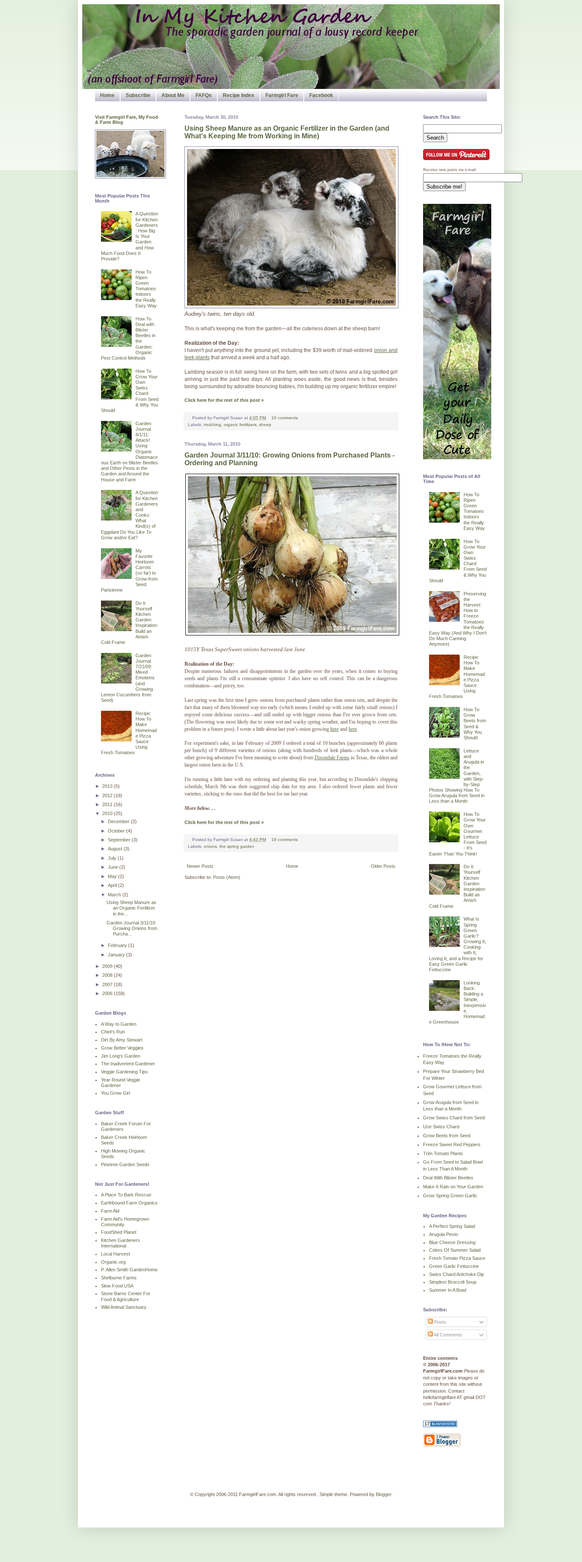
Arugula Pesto (443, 1234)
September (120, 839)
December (119, 821)
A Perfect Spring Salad (452, 1226)
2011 (108, 804)
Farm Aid (110, 1210)
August (116, 848)
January (117, 954)
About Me (172, 95)
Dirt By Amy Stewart (121, 1039)
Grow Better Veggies (122, 1047)
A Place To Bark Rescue (126, 1194)
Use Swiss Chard (441, 1126)
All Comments (447, 1334)
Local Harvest (115, 1253)
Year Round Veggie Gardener (120, 1082)
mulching (212, 424)
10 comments (284, 417)
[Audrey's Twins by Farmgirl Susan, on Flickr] (291, 306)
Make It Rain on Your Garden (453, 1186)
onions (210, 846)
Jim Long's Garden (120, 1055)
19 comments (284, 839)
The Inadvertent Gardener (128, 1063)
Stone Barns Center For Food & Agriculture (125, 1296)
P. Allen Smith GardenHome (129, 1269)
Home (107, 95)
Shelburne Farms (119, 1277)
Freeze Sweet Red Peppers (452, 1144)
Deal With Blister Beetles (448, 1177)
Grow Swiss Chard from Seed (454, 1117)
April (113, 885)
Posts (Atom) (226, 877)
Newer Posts (200, 866)
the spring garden (236, 846)
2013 (108, 786)
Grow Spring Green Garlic (450, 1195)
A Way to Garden (118, 1024)
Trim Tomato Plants (443, 1153)
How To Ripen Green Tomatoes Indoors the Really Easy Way (146, 288)
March (115, 894)
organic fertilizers (240, 424)
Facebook (321, 95)
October (117, 830)
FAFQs (204, 95)
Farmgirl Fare (281, 95)
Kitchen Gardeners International (120, 1243)
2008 (108, 975)
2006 (108, 993)
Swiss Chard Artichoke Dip (456, 1274)
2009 (108, 966)
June (113, 867)
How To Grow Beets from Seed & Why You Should (475, 723)
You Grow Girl (115, 1093)
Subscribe (138, 95)
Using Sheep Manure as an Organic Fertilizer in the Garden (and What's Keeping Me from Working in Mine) (286, 132)
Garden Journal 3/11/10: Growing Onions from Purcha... (132, 928)
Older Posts (383, 866)
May (113, 876)
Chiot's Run (113, 1031)
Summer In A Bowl (447, 1290)
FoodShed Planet (118, 1232)
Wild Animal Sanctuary (124, 1307)
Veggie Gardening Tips (124, 1071)
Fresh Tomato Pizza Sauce (457, 1258)
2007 (108, 984)
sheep (265, 424)
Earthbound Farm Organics (129, 1202)
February (118, 945)
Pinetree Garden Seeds (125, 1164)
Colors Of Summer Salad (455, 1250)
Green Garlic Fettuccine (454, 1266)
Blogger (383, 1494)
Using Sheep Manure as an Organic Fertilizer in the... (131, 908)
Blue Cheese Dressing (452, 1242)
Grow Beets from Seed (446, 1135)
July (113, 858)
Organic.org (113, 1261)
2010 (108, 813)
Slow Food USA (117, 1285)
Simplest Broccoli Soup (452, 1282)
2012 (108, 795)
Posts (439, 1322)
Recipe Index (238, 95)
